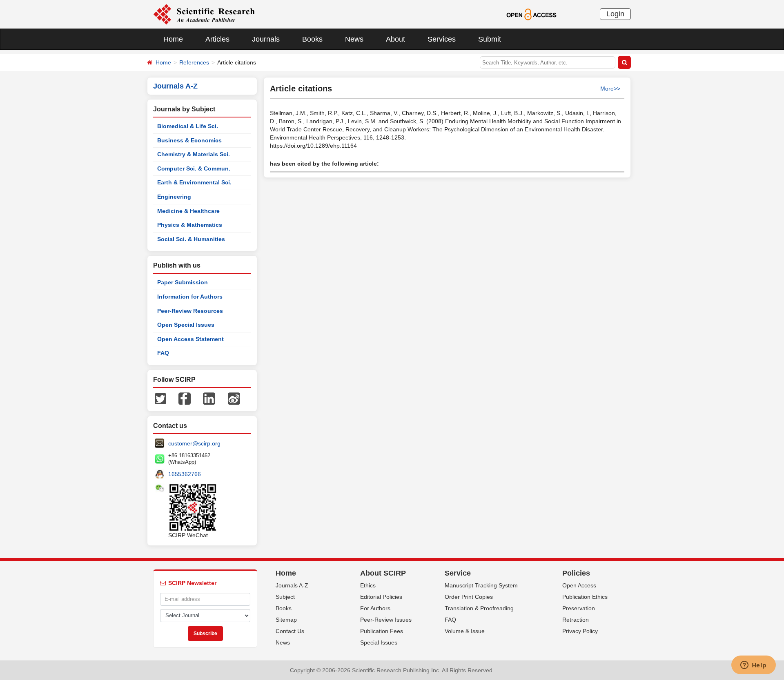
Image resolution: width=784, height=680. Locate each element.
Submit (489, 39)
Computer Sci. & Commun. (193, 168)
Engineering (174, 196)
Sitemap (286, 619)
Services (442, 39)
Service (458, 573)
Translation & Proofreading (479, 608)
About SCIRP (383, 573)
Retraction (575, 619)
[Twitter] (160, 398)
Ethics (368, 585)
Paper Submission (182, 282)
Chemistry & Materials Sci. (193, 154)
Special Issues (378, 642)
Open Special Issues (185, 324)
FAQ (163, 353)
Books (312, 39)
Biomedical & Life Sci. (187, 126)
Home (173, 39)
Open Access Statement (190, 339)
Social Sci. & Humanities (191, 239)
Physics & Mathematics (189, 224)
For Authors (375, 608)
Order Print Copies (469, 597)
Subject (285, 597)
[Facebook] (184, 398)
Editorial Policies (381, 597)
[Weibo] (234, 398)
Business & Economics (189, 140)
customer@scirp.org (194, 443)
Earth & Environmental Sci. (194, 182)
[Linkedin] (209, 398)
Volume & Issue (465, 631)
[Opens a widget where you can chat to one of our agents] (753, 666)
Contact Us (290, 631)
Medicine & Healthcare (188, 211)
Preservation (578, 608)
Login (615, 14)
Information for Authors (190, 296)
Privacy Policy (580, 631)
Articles (217, 39)
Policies (576, 573)
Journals (266, 39)
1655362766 (184, 474)
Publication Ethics (585, 597)
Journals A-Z (292, 585)
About (395, 39)
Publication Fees (381, 631)
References (194, 62)
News (354, 39)
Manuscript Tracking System (481, 585)
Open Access (579, 585)
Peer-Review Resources (190, 311)
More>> (610, 88)
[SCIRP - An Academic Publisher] (204, 14)
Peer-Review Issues (386, 619)
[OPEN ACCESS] (531, 14)
